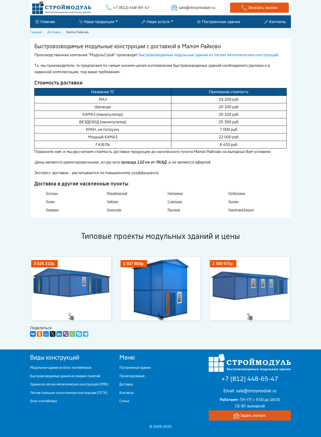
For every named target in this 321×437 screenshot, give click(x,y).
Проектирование (132, 376)
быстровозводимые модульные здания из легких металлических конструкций (208, 54)
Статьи (124, 401)
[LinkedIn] (59, 334)
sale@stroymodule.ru (197, 7)
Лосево (233, 202)
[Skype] (79, 334)
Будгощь (52, 193)
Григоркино (175, 193)
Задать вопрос (252, 415)
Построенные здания (220, 21)
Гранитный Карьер (241, 210)
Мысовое (174, 210)
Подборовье (236, 193)
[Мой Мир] (46, 334)
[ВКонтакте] (33, 334)
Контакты (277, 21)
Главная (47, 21)
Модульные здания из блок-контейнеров (60, 367)
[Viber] (66, 334)
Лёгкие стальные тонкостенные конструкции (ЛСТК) (68, 393)
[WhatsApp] (72, 334)
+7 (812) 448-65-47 (131, 7)
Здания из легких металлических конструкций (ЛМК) (69, 384)
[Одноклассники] (39, 334)
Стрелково (175, 202)
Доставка (126, 384)
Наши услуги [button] (158, 21)
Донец (50, 202)
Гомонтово (114, 210)
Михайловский (117, 193)
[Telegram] (85, 334)
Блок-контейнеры (43, 401)
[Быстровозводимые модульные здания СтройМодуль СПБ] (61, 7)
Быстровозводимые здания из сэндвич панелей (65, 376)
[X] (52, 334)
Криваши (52, 210)
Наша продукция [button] (98, 21)
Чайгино (112, 202)
